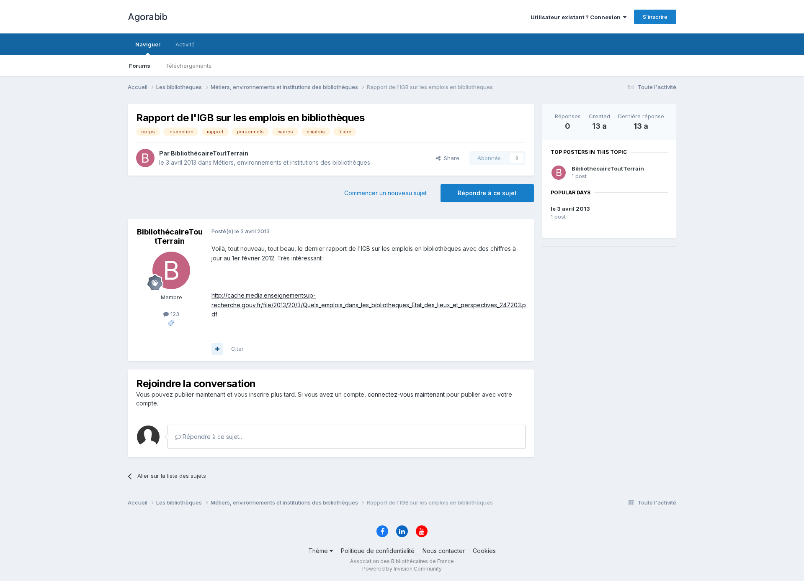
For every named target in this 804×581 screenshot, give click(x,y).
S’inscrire (655, 16)
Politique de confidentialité (378, 550)
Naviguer (147, 44)
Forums (139, 65)
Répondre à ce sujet (487, 192)
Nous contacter (444, 550)
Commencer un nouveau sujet (385, 192)
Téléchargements (188, 65)
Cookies (484, 550)
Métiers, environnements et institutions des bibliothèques (291, 162)
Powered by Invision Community (402, 569)
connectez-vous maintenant (406, 394)
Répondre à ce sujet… (212, 436)
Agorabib (147, 16)
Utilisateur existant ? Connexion (577, 17)
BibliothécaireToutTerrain (608, 168)
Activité (185, 44)
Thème (319, 550)
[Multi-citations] (217, 349)
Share (450, 158)
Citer (237, 348)
